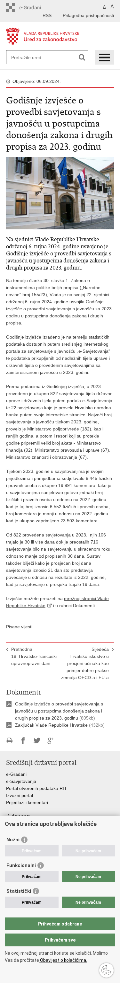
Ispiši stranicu (9, 740)
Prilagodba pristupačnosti (88, 15)
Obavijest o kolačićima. (63, 960)
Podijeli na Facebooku (23, 740)
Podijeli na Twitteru (37, 740)
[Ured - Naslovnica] (60, 36)
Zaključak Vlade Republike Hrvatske (51, 725)
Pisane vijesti (19, 626)
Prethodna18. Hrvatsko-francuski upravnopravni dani (34, 656)
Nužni (13, 840)
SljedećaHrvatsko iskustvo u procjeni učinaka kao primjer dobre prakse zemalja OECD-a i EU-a (85, 663)
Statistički (18, 891)
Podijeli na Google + (50, 740)
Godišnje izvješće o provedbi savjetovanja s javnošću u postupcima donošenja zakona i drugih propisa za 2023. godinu (59, 711)
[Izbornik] (104, 57)
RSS (47, 15)
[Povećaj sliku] (60, 192)
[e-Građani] (33, 7)
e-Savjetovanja (21, 781)
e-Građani (16, 774)
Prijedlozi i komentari (27, 802)
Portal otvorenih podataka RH (36, 788)
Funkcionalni (21, 865)
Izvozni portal (19, 795)
